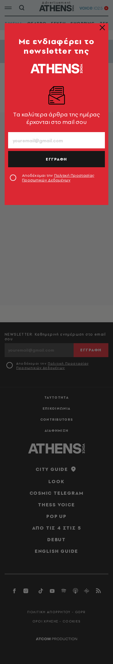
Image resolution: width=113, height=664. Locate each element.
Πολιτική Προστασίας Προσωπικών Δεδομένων (58, 178)
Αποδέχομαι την (58, 177)
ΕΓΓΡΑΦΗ (56, 159)
